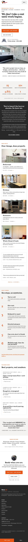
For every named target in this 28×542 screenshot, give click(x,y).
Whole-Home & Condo (6, 507)
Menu (24, 2)
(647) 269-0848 (5, 519)
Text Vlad (7, 540)
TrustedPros (4, 525)
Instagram (10, 525)
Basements (4, 505)
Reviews (3, 512)
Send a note (14, 476)
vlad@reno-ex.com (6, 521)
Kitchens (4, 503)
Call (21, 540)
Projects (3, 508)
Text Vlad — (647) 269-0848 (10, 30)
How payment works (14, 134)
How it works (4, 510)
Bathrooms (4, 501)
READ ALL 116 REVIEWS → (14, 282)
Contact (3, 514)
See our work (7, 34)
